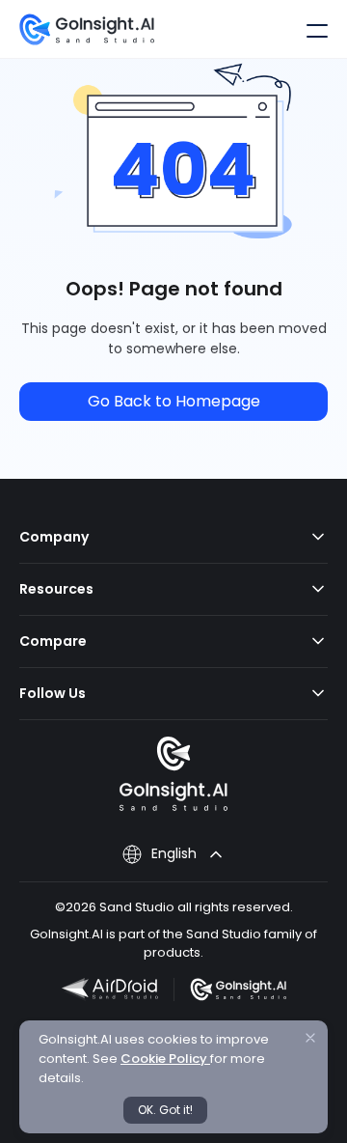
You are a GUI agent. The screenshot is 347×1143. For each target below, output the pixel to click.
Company (54, 536)
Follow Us (52, 693)
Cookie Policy (165, 1058)
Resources (56, 589)
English (174, 853)
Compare (53, 641)
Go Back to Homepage (174, 401)
